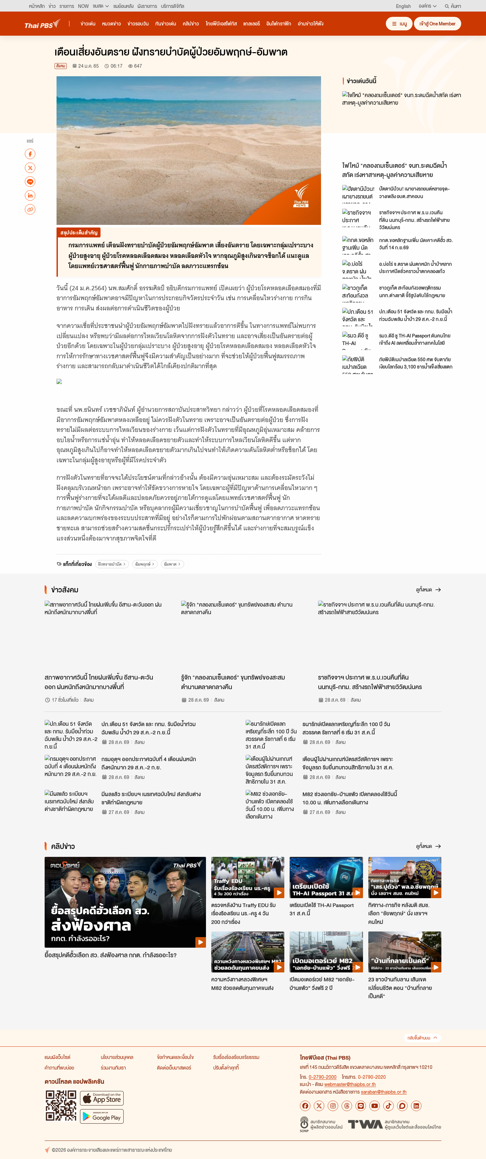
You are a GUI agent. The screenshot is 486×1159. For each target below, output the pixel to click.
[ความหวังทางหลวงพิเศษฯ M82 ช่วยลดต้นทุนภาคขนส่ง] (247, 951)
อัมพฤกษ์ (142, 564)
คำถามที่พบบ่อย (59, 1067)
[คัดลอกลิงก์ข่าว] (30, 209)
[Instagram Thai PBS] (333, 1106)
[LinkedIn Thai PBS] (416, 1106)
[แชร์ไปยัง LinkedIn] (30, 195)
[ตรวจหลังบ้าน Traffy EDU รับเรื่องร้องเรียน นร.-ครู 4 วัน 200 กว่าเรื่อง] (247, 877)
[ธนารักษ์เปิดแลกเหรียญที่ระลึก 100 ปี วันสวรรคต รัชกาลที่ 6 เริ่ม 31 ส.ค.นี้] (272, 735)
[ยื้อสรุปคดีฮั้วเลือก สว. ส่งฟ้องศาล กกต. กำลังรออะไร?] (125, 902)
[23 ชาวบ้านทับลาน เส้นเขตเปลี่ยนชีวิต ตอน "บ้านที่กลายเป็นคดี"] (404, 951)
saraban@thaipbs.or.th (384, 1091)
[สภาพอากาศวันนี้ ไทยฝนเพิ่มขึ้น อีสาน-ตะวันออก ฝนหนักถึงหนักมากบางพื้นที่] (106, 635)
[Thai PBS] (43, 23)
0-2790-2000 (323, 1076)
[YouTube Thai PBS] (374, 1106)
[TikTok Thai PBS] (388, 1106)
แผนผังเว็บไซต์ (57, 1057)
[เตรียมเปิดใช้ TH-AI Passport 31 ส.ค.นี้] (326, 877)
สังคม (60, 66)
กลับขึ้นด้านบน (419, 1038)
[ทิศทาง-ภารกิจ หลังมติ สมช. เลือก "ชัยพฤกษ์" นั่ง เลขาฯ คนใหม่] (404, 877)
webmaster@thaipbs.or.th (350, 1084)
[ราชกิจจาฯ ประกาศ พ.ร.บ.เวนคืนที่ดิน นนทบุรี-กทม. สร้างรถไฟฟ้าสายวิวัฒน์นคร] (358, 218)
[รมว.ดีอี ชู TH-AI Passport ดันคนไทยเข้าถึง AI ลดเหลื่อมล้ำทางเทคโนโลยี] (358, 341)
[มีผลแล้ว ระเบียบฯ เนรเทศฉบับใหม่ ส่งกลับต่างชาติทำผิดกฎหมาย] (71, 805)
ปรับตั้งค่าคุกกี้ (226, 1067)
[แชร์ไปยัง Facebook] (30, 154)
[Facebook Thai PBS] (305, 1106)
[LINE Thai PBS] (360, 1106)
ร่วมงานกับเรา (113, 1067)
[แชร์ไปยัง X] (30, 167)
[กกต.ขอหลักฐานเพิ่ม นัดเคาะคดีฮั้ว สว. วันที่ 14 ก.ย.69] (358, 245)
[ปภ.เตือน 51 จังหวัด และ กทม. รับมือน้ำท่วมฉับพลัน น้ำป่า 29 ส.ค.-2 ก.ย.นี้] (358, 317)
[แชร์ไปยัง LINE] (30, 181)
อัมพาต (170, 564)
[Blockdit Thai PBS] (402, 1106)
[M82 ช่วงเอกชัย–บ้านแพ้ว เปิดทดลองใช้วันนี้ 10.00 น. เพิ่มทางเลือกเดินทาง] (272, 805)
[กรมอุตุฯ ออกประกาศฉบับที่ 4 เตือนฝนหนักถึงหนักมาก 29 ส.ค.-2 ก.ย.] (71, 770)
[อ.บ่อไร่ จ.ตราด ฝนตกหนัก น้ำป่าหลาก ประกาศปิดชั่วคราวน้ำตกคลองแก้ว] (358, 269)
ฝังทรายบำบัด (110, 564)
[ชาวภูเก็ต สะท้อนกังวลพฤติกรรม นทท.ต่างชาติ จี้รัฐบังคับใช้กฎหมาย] (358, 293)
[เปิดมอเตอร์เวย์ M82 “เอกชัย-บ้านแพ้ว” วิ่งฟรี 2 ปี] (326, 951)
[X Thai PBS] (319, 1106)
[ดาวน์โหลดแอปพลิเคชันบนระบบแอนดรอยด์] (102, 1116)
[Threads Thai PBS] (347, 1106)
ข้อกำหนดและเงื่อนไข (175, 1057)
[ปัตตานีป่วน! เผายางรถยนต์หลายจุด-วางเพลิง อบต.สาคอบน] (358, 194)
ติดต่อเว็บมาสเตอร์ (174, 1067)
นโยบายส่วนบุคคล (117, 1057)
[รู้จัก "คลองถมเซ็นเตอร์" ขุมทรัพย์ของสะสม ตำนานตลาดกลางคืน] (242, 635)
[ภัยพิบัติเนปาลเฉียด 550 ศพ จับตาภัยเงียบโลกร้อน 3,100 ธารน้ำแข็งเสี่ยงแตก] (358, 364)
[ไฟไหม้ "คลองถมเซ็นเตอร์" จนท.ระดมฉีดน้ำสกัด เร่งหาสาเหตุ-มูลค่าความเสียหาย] (401, 124)
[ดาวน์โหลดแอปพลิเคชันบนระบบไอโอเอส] (102, 1098)
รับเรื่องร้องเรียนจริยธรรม (236, 1057)
